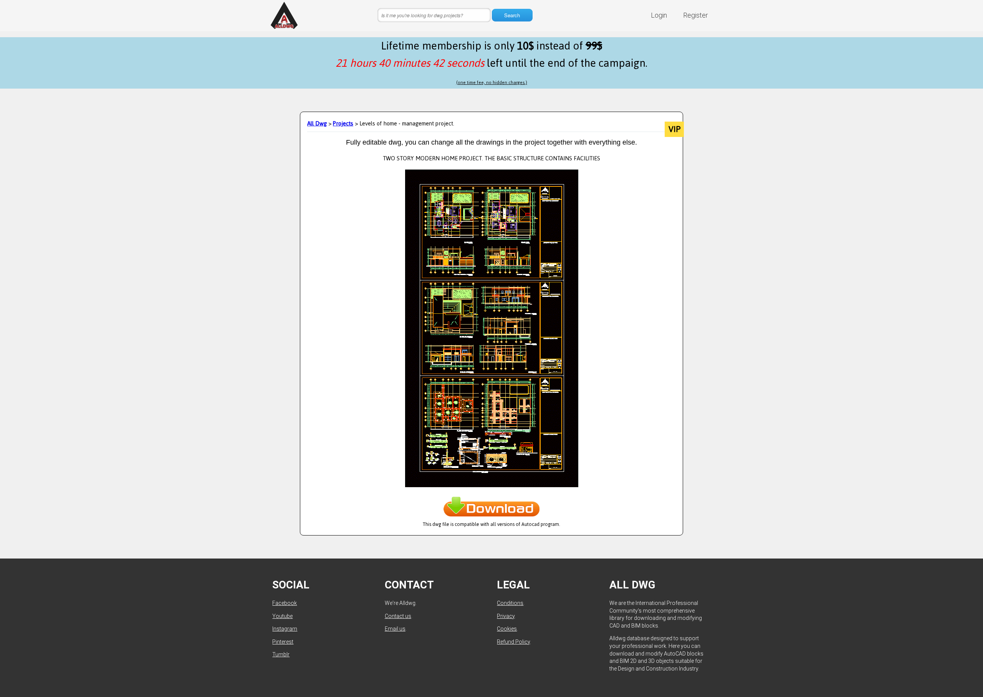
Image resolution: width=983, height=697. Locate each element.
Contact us (398, 616)
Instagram (284, 629)
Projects (343, 123)
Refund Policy (513, 642)
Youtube (282, 616)
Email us (395, 629)
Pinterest (282, 642)
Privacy (506, 616)
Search (512, 15)
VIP (674, 129)
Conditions (510, 603)
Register (695, 15)
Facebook (284, 603)
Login (659, 15)
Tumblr (281, 654)
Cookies (507, 629)
